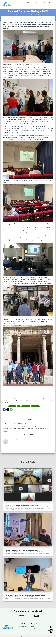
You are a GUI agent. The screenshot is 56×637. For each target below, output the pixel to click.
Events (43, 2)
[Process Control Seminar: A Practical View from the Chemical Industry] (28, 484)
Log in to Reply (5, 431)
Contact (37, 6)
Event (19, 406)
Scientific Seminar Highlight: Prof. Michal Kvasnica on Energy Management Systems (25, 595)
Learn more (43, 636)
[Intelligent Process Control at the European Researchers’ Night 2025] (28, 529)
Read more (17, 509)
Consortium (21, 628)
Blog (50, 2)
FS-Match (45, 6)
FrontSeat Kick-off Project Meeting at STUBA (23, 392)
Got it (49, 636)
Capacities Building (12, 406)
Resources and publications (37, 632)
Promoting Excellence (25, 406)
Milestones (33, 630)
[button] (37, 2)
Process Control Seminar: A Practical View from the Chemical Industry (22, 505)
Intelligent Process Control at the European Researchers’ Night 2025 (21, 550)
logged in (17, 439)
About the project (32, 2)
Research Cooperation (35, 406)
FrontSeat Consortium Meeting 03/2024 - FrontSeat (15, 424)
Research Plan (34, 628)
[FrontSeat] (7, 4)
